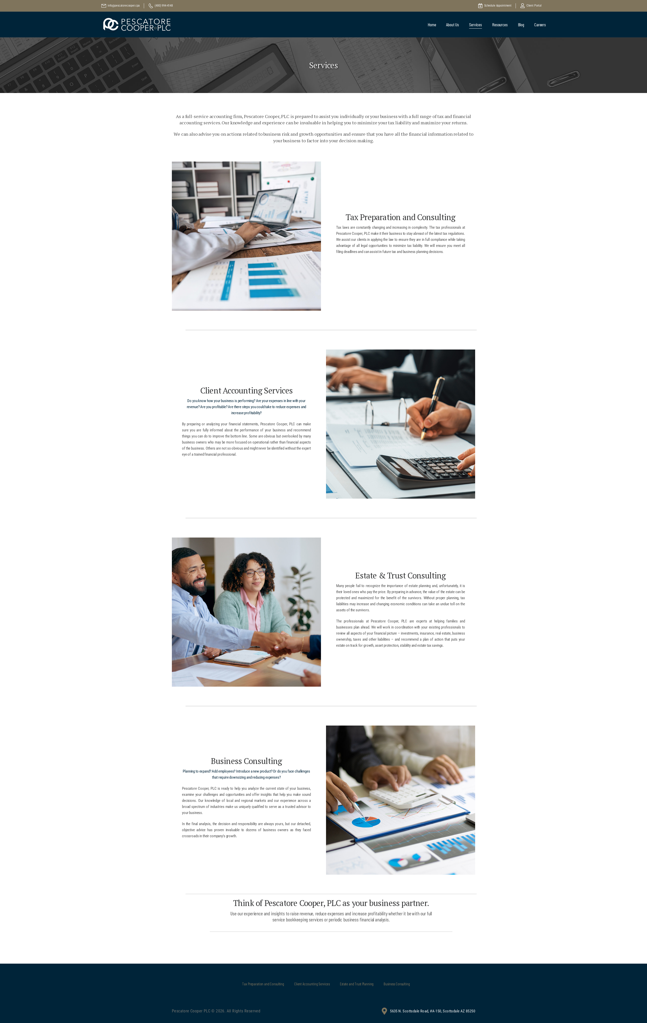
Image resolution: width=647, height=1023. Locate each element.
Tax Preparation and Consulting (263, 984)
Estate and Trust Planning (357, 984)
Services (475, 24)
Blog (521, 24)
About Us (452, 24)
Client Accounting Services (312, 984)
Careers (540, 24)
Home (432, 24)
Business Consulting (397, 984)
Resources (500, 24)
